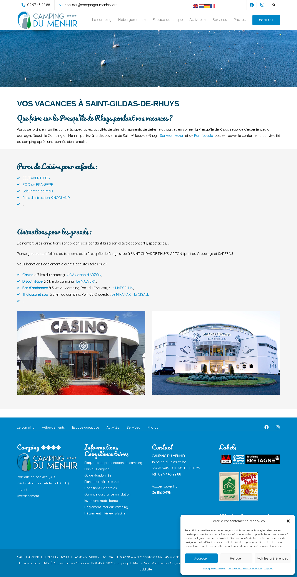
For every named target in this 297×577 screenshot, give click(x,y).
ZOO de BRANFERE (37, 184)
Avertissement (28, 496)
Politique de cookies (214, 568)
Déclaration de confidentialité (245, 568)
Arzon (179, 135)
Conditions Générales (100, 488)
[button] (288, 521)
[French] (213, 5)
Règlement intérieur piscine (104, 513)
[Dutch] (201, 5)
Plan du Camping (97, 469)
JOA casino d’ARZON (84, 275)
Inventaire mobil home (101, 501)
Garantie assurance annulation (107, 494)
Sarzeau (166, 135)
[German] (207, 5)
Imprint (268, 568)
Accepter (201, 558)
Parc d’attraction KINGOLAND (46, 197)
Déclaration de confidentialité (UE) (43, 483)
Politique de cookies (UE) (36, 477)
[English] (196, 5)
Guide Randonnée (97, 475)
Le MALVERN (86, 281)
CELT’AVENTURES (36, 178)
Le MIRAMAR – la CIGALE (130, 294)
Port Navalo (203, 135)
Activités (196, 19)
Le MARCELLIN (122, 288)
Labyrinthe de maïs (37, 191)
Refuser (236, 558)
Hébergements (130, 19)
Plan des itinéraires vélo (102, 482)
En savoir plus (30, 563)
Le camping (102, 19)
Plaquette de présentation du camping (113, 463)
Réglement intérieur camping (106, 507)
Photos (240, 19)
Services (220, 19)
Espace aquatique (168, 19)
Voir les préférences (272, 558)
